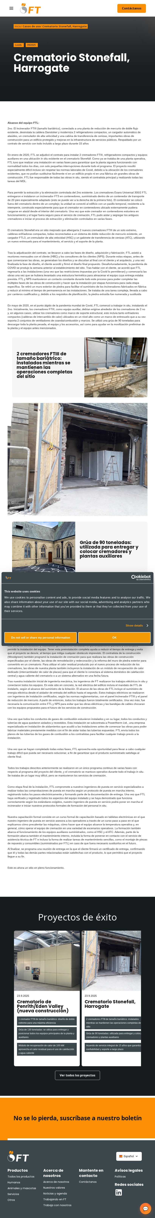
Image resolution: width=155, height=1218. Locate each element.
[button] (129, 1156)
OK (114, 637)
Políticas (120, 1176)
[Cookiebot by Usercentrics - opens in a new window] (134, 578)
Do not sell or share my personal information (40, 637)
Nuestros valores (54, 1188)
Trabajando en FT (54, 1199)
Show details (134, 625)
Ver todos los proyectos (77, 1075)
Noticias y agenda (55, 1193)
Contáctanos (131, 8)
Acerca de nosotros (56, 1182)
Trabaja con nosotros (57, 1205)
